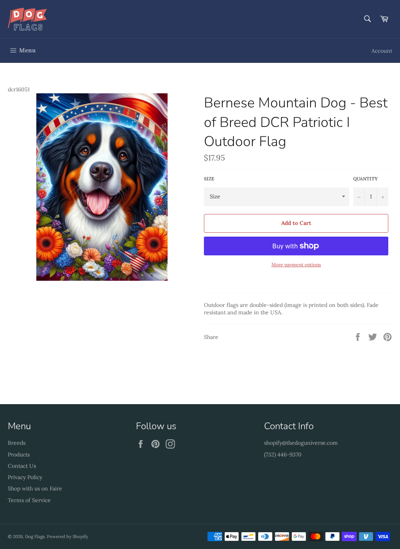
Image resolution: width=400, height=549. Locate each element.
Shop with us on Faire (35, 488)
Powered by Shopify (67, 536)
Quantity (365, 179)
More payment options (296, 264)
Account (381, 50)
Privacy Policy (25, 477)
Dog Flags (35, 536)
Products (19, 454)
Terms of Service (29, 500)
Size (209, 179)
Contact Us (22, 465)
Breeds (16, 442)
